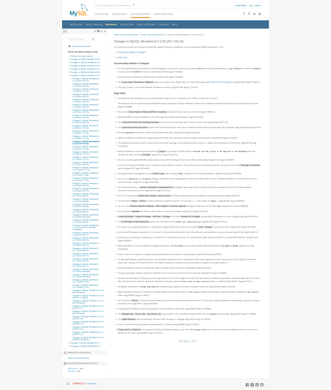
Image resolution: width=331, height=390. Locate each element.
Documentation (140, 14)
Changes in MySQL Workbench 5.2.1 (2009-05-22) (88, 333)
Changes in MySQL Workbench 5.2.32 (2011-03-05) (85, 163)
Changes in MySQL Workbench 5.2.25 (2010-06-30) (85, 205)
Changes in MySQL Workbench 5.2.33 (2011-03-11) (85, 158)
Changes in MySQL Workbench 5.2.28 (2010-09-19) (85, 189)
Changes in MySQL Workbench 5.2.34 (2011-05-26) (85, 148)
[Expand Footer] (68, 384)
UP (190, 341)
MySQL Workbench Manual (78, 358)
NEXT (194, 341)
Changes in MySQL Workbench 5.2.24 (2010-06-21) (85, 210)
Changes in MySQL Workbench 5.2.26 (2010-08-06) (85, 200)
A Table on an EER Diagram (221, 82)
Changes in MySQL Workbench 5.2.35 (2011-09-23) (86, 142)
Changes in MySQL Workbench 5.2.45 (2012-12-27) (85, 90)
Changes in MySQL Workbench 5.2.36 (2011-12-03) (85, 137)
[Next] (105, 31)
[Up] (101, 31)
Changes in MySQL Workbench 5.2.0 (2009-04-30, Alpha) (88, 338)
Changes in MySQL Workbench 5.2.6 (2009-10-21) (88, 307)
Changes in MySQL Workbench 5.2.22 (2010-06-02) (85, 221)
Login (251, 5)
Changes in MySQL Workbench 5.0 (85, 346)
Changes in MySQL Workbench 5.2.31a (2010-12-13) (85, 168)
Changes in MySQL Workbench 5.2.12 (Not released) (85, 275)
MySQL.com (101, 14)
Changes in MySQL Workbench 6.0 (85, 72)
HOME (186, 341)
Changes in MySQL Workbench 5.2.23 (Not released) (85, 216)
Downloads (119, 14)
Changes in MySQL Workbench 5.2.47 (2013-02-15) (85, 79)
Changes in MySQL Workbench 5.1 (85, 343)
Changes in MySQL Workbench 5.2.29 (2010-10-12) (85, 184)
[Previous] (94, 31)
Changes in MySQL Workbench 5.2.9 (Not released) (88, 291)
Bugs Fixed (122, 57)
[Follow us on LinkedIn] (253, 14)
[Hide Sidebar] (65, 31)
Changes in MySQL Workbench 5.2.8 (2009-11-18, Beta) (88, 296)
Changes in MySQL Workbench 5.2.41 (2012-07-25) (85, 111)
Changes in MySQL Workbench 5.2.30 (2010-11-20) (85, 179)
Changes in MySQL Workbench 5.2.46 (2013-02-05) (85, 85)
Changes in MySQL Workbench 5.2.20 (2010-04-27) (85, 234)
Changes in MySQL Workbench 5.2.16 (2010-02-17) (85, 254)
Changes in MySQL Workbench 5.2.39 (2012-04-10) (85, 121)
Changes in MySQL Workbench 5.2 (85, 75)
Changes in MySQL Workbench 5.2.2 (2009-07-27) (88, 328)
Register (258, 5)
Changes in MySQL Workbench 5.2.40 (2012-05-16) (85, 116)
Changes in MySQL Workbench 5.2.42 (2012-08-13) (85, 106)
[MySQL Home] (79, 10)
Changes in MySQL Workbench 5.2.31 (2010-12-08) (85, 174)
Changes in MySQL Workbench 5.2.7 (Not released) (88, 302)
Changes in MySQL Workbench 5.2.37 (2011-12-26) (85, 132)
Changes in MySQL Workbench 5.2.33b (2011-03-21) (85, 153)
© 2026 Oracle (91, 383)
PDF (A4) (71, 371)
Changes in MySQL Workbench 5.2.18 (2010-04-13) (85, 244)
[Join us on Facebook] (242, 14)
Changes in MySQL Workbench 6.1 (85, 69)
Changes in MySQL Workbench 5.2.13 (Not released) (85, 270)
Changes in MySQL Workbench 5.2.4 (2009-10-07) (88, 317)
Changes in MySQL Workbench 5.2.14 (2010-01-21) (85, 265)
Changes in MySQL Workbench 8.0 (85, 59)
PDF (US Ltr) (72, 368)
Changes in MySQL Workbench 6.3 (85, 62)
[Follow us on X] (248, 14)
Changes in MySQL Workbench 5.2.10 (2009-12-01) (85, 286)
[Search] (93, 39)
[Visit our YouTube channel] (258, 14)
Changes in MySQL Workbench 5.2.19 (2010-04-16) (85, 239)
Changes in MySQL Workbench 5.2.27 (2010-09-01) (85, 195)
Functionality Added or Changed (132, 52)
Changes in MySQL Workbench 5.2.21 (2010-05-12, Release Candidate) (85, 227)
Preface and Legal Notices (81, 56)
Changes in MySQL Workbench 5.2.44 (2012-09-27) (85, 95)
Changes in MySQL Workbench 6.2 (85, 66)
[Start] (98, 31)
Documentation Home (81, 46)
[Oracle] (79, 383)
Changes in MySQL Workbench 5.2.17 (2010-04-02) (85, 249)
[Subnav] (69, 59)
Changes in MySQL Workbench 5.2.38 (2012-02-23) (85, 127)
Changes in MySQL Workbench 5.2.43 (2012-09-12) (85, 100)
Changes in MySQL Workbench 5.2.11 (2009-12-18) (85, 281)
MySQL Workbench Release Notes (126, 35)
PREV (181, 341)
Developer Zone (163, 14)
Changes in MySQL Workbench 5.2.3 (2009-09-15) (88, 323)
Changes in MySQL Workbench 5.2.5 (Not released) (88, 312)
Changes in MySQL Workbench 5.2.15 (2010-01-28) (85, 260)
